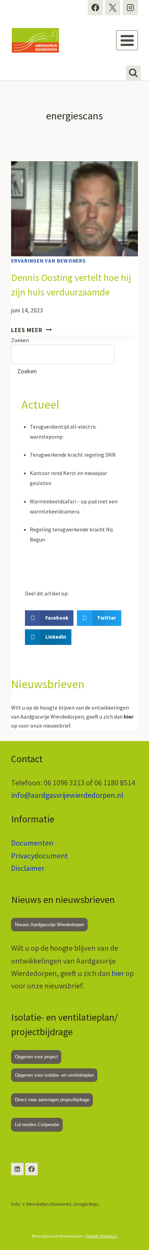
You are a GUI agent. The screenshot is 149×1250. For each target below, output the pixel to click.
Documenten (32, 843)
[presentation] (74, 208)
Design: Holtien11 (101, 1236)
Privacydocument (39, 855)
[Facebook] (95, 7)
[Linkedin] (17, 1169)
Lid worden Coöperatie (37, 1124)
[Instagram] (130, 7)
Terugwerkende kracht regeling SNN (73, 454)
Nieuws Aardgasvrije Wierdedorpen (49, 924)
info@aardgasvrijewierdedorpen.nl (67, 795)
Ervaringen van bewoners (48, 260)
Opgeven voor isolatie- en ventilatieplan (54, 1075)
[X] (112, 7)
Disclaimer (27, 868)
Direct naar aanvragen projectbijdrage (52, 1099)
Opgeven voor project (36, 1056)
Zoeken (20, 340)
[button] (49, 618)
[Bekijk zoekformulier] (133, 72)
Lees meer (31, 330)
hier (118, 973)
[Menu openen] (127, 40)
